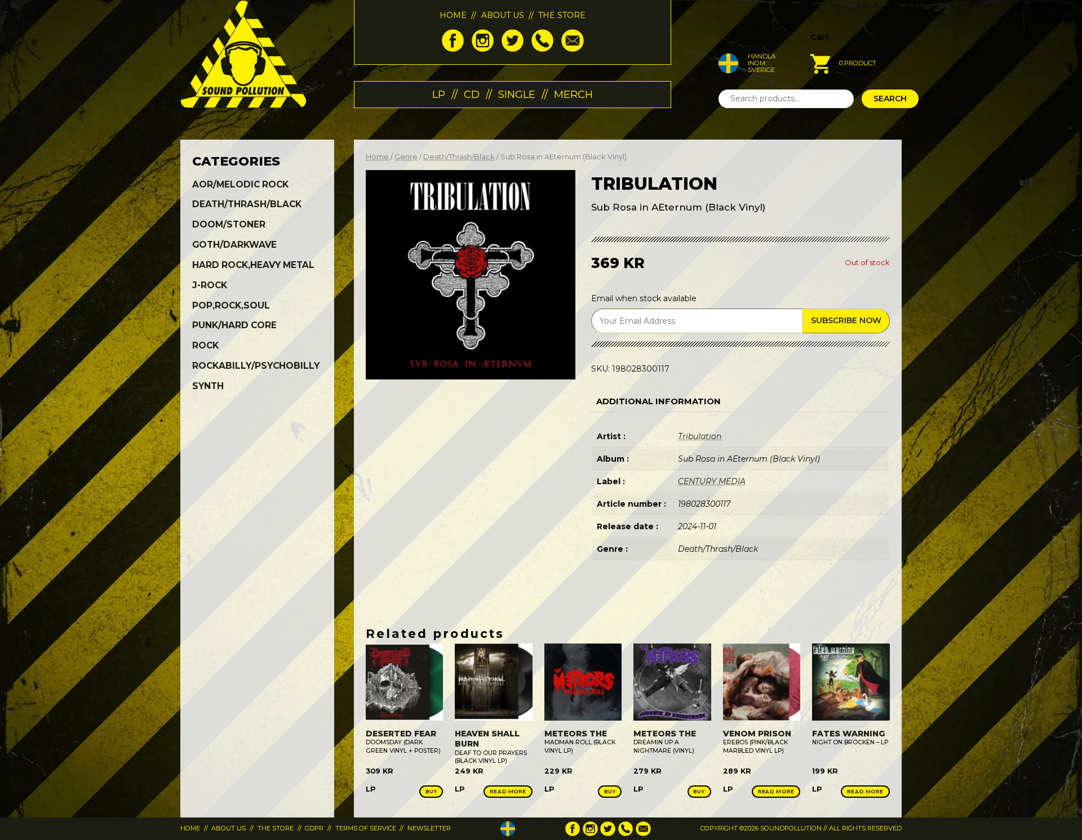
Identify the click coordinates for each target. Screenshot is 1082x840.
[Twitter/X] (513, 49)
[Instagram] (483, 49)
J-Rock (209, 285)
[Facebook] (453, 49)
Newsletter (429, 828)
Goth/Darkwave (234, 244)
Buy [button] (431, 791)
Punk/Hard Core (234, 325)
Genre (406, 157)
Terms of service (365, 828)
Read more (508, 791)
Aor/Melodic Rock (240, 184)
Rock (205, 345)
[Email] (572, 49)
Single (516, 94)
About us (502, 15)
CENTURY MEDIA (712, 481)
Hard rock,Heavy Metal (253, 265)
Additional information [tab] (658, 401)
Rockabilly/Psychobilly (256, 365)
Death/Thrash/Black (459, 157)
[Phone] (542, 49)
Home (453, 15)
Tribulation (699, 436)
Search (890, 98)
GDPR (314, 828)
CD (472, 94)
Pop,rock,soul (231, 305)
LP (438, 94)
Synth (208, 386)
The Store (562, 15)
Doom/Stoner (228, 224)
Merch (573, 94)
